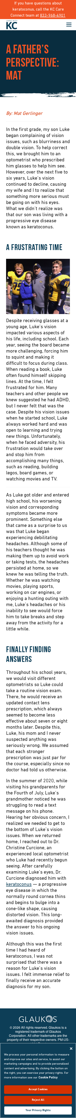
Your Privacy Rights (38, 1110)
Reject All (38, 1100)
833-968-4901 (52, 16)
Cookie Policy (48, 1077)
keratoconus (19, 884)
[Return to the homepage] (11, 24)
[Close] (71, 1048)
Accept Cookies (38, 1089)
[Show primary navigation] (69, 25)
